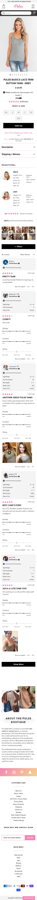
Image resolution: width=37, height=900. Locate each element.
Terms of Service (18, 804)
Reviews (18, 812)
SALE (18, 876)
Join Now (30, 838)
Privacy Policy (18, 801)
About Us (18, 791)
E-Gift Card (18, 874)
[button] (18, 101)
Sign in (6, 139)
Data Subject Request (18, 815)
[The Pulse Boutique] (18, 6)
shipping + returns (11, 154)
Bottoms (18, 866)
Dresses (18, 863)
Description (7, 147)
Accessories (18, 871)
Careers (18, 796)
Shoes (18, 868)
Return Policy (18, 793)
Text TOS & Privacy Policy (18, 799)
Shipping (18, 807)
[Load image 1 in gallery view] (18, 44)
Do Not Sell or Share (18, 818)
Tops (18, 860)
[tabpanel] (18, 44)
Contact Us (18, 809)
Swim (18, 858)
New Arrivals (18, 855)
